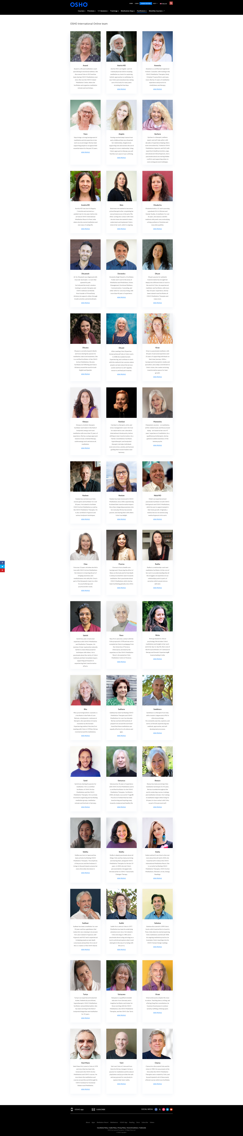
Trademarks (142, 1128)
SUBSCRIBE (100, 1109)
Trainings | (114, 11)
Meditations (114, 1122)
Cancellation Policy (102, 1128)
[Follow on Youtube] (171, 1109)
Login (136, 3)
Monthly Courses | (156, 11)
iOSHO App (123, 1122)
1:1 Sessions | (103, 11)
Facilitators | (142, 11)
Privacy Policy (122, 1128)
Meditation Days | (128, 11)
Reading (131, 1122)
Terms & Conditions (132, 1128)
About (88, 1122)
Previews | (91, 11)
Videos (152, 1122)
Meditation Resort (102, 1122)
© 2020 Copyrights (121, 1132)
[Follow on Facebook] (156, 1109)
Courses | (81, 11)
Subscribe (145, 1122)
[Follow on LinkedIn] (167, 1109)
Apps (93, 1122)
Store (138, 1122)
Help (154, 3)
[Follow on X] (159, 1109)
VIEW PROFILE (85, 519)
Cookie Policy (113, 1128)
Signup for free (146, 3)
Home (131, 3)
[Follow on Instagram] (163, 1109)
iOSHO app (79, 1109)
